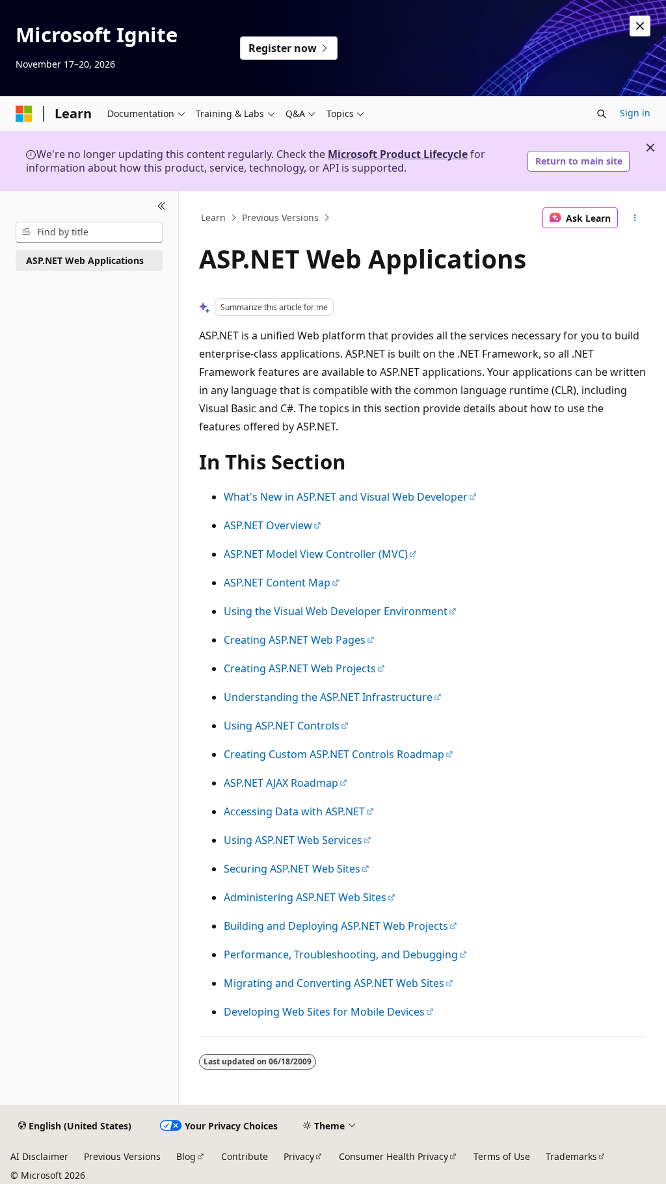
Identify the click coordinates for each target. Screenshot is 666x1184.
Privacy (299, 1156)
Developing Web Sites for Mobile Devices (324, 1012)
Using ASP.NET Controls (282, 725)
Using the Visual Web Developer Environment (335, 611)
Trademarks (571, 1156)
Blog (186, 1156)
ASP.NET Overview (268, 525)
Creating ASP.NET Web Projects (300, 668)
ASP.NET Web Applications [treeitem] (85, 260)
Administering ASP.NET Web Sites (305, 897)
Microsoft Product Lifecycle (398, 154)
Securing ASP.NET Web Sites (292, 869)
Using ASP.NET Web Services (293, 840)
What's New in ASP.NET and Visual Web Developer (346, 497)
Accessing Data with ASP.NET (294, 811)
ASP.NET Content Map (277, 582)
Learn (213, 217)
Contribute (244, 1156)
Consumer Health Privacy (393, 1156)
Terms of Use (501, 1156)
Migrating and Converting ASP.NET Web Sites (334, 983)
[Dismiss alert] (640, 26)
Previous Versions (280, 217)
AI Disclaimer (39, 1156)
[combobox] (89, 232)
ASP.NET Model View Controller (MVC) (316, 554)
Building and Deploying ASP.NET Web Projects (336, 926)
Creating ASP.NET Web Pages (295, 640)
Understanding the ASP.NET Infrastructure (328, 697)
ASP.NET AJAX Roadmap (281, 783)
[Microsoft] (24, 113)
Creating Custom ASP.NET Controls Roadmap (334, 754)
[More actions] (634, 217)
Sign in (635, 113)
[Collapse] (161, 206)
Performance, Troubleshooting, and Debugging (341, 954)
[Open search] (602, 113)
